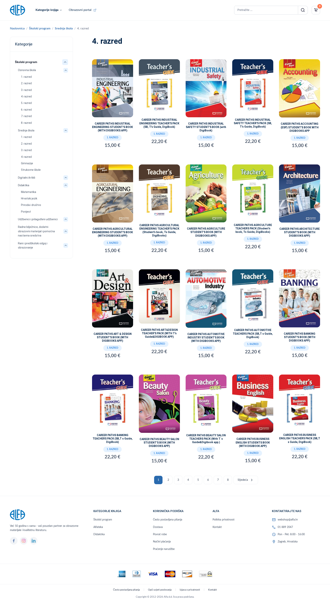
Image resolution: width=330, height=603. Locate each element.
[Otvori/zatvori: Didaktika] (65, 185)
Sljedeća (246, 480)
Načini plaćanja (162, 541)
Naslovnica (17, 28)
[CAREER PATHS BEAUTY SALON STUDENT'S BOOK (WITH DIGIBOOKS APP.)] (159, 405)
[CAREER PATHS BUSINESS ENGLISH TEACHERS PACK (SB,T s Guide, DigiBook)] (299, 403)
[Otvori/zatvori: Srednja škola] (65, 130)
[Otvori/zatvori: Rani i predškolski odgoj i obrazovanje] (65, 245)
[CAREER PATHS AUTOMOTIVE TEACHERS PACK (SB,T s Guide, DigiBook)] (252, 298)
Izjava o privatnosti (190, 590)
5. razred (26, 102)
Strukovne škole (31, 169)
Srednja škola (64, 28)
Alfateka (98, 527)
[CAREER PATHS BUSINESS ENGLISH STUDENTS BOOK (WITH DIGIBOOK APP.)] (252, 405)
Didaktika (23, 185)
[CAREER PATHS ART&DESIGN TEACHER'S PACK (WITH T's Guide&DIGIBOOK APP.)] (159, 297)
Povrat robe (160, 534)
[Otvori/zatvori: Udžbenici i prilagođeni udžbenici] (65, 219)
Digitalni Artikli (26, 177)
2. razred (26, 83)
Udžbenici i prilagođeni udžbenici (38, 219)
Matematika (28, 191)
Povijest (26, 211)
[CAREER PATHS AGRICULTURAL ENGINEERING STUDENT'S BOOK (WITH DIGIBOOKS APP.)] (112, 195)
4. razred (26, 96)
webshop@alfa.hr (288, 519)
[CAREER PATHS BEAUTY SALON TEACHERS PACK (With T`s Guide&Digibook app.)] (206, 403)
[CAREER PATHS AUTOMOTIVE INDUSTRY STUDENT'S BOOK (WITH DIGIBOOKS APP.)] (206, 300)
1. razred (26, 76)
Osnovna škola (27, 70)
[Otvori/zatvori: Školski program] (65, 62)
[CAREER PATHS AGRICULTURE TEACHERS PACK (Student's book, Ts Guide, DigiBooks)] (252, 193)
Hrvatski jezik (29, 198)
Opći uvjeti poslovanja (159, 590)
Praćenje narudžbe (164, 549)
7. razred (26, 116)
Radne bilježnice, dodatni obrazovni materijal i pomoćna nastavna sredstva (36, 231)
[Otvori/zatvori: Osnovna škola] (65, 70)
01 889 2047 (285, 527)
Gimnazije (27, 163)
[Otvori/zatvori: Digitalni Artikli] (65, 177)
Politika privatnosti (224, 519)
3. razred (26, 89)
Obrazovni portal (80, 9)
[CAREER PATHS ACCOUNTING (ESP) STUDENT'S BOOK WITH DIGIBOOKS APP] (299, 90)
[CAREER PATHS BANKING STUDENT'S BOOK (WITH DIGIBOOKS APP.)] (299, 299)
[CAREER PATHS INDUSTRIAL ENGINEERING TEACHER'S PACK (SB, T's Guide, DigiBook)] (159, 88)
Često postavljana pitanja (167, 519)
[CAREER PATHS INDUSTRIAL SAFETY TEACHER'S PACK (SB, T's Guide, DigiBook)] (252, 87)
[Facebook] (14, 541)
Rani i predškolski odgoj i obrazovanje (32, 245)
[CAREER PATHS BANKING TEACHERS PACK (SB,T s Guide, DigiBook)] (112, 403)
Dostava (158, 527)
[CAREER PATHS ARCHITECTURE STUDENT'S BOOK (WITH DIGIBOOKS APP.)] (299, 195)
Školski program (39, 28)
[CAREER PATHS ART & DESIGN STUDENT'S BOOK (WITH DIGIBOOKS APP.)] (112, 299)
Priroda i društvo (31, 204)
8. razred (26, 122)
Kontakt (217, 527)
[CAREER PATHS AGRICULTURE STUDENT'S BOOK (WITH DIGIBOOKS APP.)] (206, 195)
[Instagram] (24, 541)
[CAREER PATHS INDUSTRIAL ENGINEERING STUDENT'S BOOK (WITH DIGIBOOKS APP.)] (112, 89)
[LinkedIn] (33, 541)
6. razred (26, 109)
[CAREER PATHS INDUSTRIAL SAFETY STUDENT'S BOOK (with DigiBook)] (206, 89)
